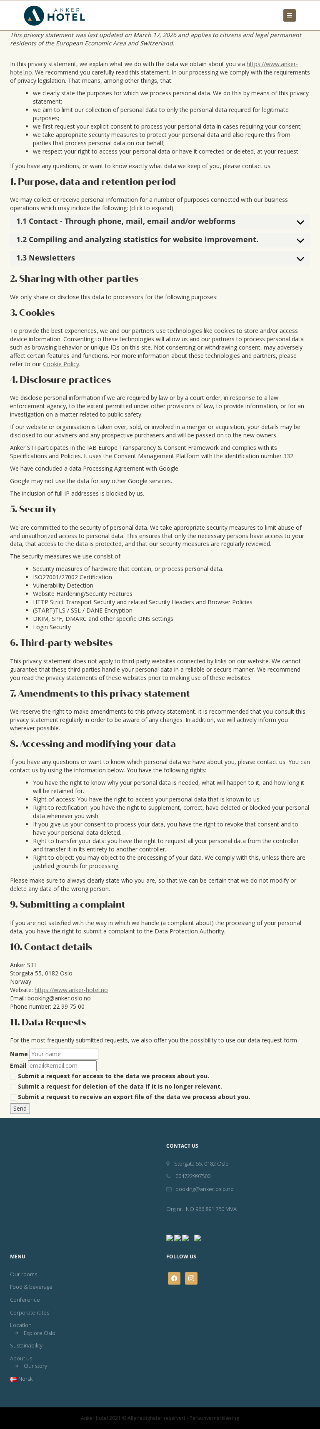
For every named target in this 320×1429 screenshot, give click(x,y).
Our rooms (23, 1274)
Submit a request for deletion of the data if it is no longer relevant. (119, 1086)
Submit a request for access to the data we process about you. (112, 1076)
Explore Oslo (39, 1333)
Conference (25, 1299)
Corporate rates (29, 1312)
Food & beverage (31, 1286)
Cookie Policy (61, 364)
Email (18, 1065)
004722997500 (192, 1176)
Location (21, 1325)
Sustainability (26, 1345)
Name (19, 1054)
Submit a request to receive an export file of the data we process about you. (133, 1097)
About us (21, 1358)
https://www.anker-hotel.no (71, 990)
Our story (35, 1365)
